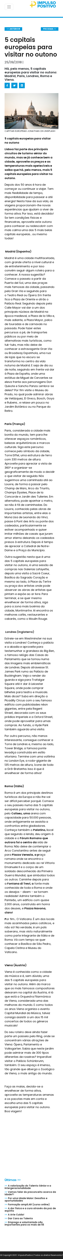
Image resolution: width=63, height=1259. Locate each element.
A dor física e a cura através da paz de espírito (30, 1209)
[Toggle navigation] (9, 7)
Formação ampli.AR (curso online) (27, 1204)
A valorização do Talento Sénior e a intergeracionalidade (28, 1187)
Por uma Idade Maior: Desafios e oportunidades (26, 1199)
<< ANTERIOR (13, 28)
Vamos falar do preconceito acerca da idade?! (30, 1193)
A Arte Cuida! (14, 1214)
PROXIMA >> (49, 28)
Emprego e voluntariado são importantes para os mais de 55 (24, 1223)
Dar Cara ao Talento (19, 1218)
